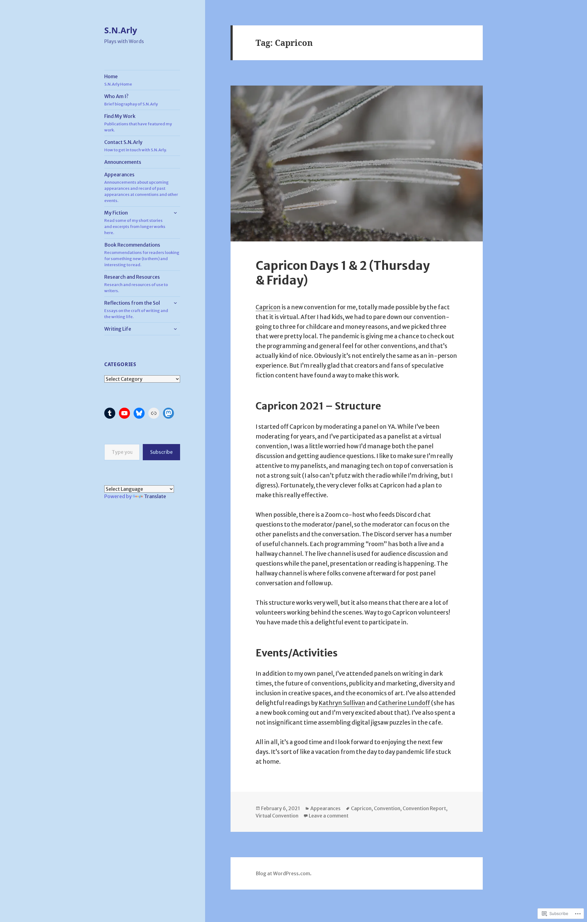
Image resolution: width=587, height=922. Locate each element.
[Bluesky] (139, 413)
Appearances (141, 187)
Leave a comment (329, 816)
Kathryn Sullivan (342, 703)
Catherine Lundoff (404, 703)
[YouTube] (124, 413)
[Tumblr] (109, 413)
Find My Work (138, 123)
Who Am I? (131, 100)
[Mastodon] (168, 413)
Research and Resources (136, 283)
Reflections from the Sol (136, 309)
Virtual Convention (277, 816)
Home (118, 80)
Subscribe (161, 452)
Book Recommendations (141, 254)
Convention (387, 808)
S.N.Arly (120, 30)
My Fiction (134, 222)
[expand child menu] (175, 213)
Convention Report (424, 808)
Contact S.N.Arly (135, 145)
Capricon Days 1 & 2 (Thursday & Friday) (343, 273)
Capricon (268, 307)
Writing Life (117, 329)
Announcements (122, 162)
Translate (155, 496)
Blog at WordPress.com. (284, 873)
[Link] (153, 413)
